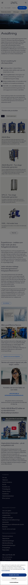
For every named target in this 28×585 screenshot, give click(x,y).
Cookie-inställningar (14, 582)
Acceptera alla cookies (14, 575)
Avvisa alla (14, 578)
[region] (14, 573)
